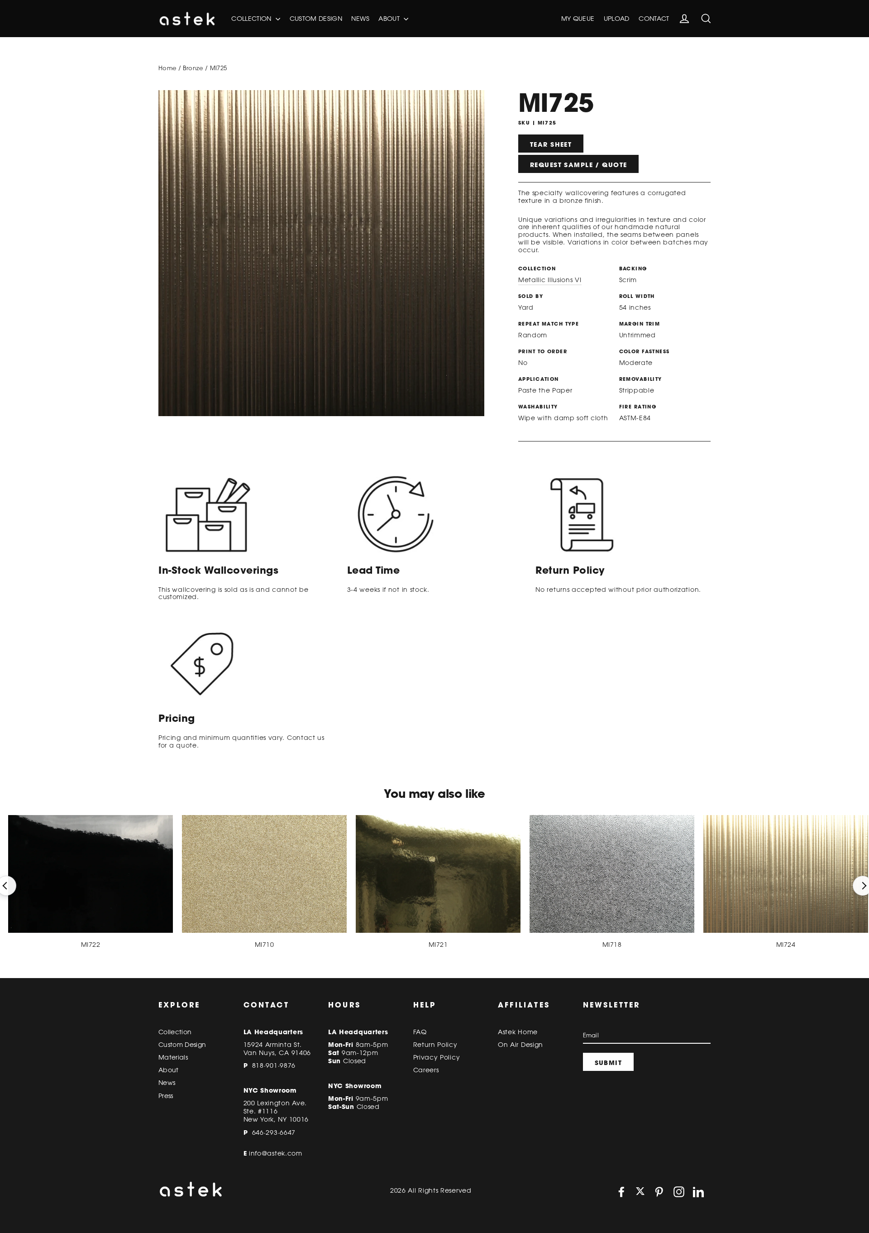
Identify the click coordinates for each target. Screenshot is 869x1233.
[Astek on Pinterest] (659, 1191)
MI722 (90, 944)
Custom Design (316, 18)
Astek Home (518, 1031)
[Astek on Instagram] (678, 1191)
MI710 (264, 944)
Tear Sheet (551, 144)
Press (165, 1096)
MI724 (785, 944)
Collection (252, 18)
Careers (426, 1070)
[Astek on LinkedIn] (698, 1191)
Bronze (193, 68)
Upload (617, 18)
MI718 (611, 944)
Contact (654, 18)
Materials (173, 1057)
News (360, 18)
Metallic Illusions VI (550, 279)
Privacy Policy (436, 1057)
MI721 (438, 944)
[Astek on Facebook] (621, 1191)
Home (167, 68)
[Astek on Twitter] (640, 1192)
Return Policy (435, 1044)
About (389, 18)
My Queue (578, 18)
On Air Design (520, 1044)
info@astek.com (275, 1153)
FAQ (420, 1031)
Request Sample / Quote (578, 164)
